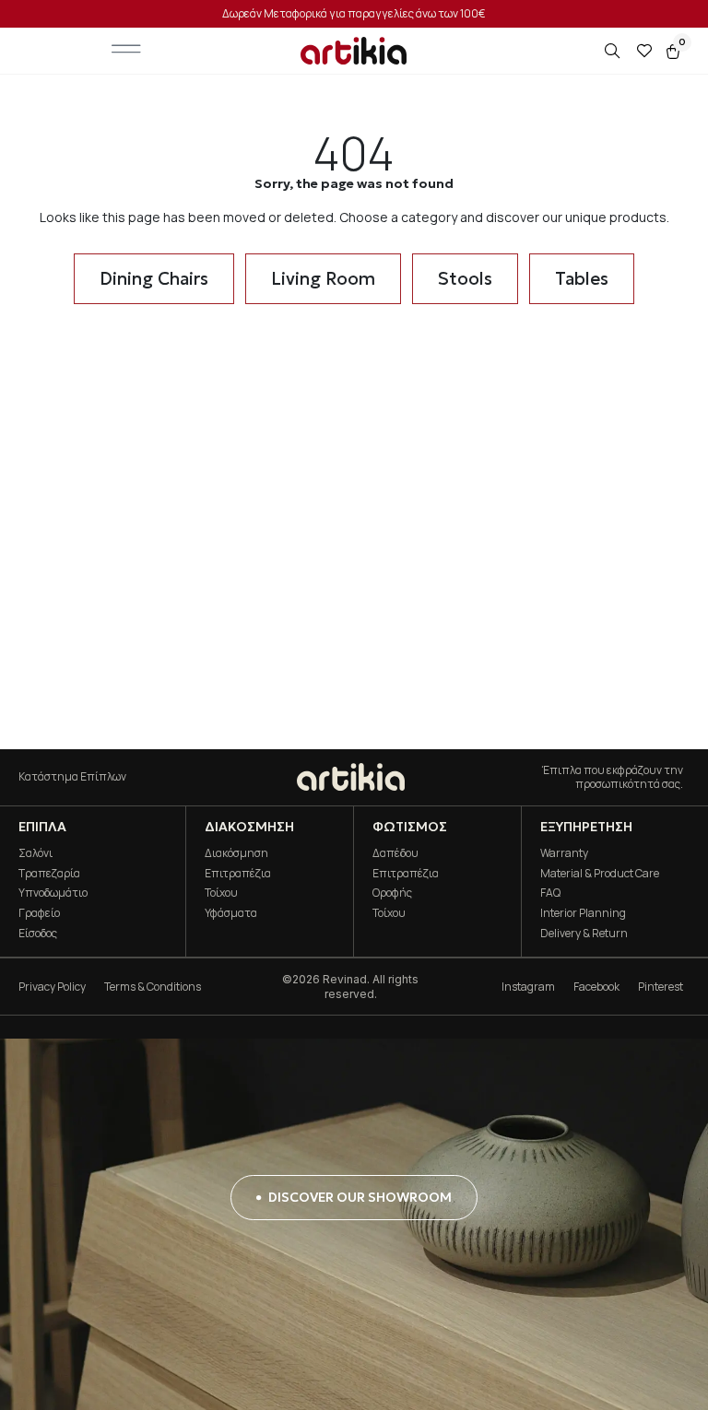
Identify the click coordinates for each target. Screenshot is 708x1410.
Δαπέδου (395, 853)
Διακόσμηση (236, 853)
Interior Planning (583, 913)
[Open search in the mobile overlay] (614, 51)
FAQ (550, 892)
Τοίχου (221, 892)
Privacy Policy (52, 986)
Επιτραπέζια (238, 873)
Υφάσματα (231, 913)
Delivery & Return (584, 933)
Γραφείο (39, 913)
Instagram (528, 986)
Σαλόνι (35, 853)
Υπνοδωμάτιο (53, 892)
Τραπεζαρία (49, 873)
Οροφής (392, 892)
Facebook (596, 986)
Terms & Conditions (152, 986)
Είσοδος (37, 933)
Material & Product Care (599, 873)
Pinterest (660, 986)
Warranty (564, 853)
